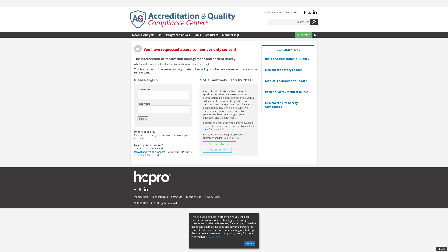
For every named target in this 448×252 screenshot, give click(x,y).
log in (207, 69)
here (142, 135)
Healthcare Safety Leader (283, 70)
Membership (230, 35)
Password (144, 103)
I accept (249, 243)
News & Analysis (143, 35)
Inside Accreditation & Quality (287, 59)
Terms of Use (193, 196)
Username (144, 89)
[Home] (182, 19)
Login (289, 12)
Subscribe (303, 35)
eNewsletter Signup (274, 12)
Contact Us (175, 196)
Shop (296, 12)
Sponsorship (159, 196)
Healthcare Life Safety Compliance (281, 105)
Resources (211, 35)
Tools (197, 35)
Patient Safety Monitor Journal (287, 92)
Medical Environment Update (286, 81)
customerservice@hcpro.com (150, 151)
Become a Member (220, 144)
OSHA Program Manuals (174, 35)
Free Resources (217, 150)
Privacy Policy (212, 196)
